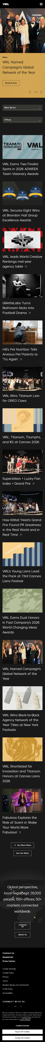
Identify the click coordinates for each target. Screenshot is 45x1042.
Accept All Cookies (22, 1038)
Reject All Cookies (22, 1032)
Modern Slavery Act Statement (16, 985)
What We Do (10, 108)
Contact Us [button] (22, 926)
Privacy (6, 977)
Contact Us (8, 953)
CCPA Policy (8, 989)
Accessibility (8, 993)
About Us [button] (22, 935)
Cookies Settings (22, 1025)
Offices (7, 120)
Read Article (11, 83)
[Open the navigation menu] (40, 4)
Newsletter (8, 957)
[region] (22, 1024)
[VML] (6, 4)
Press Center (9, 961)
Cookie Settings (9, 969)
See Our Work (22, 853)
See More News (24, 845)
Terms (5, 981)
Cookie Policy (8, 973)
